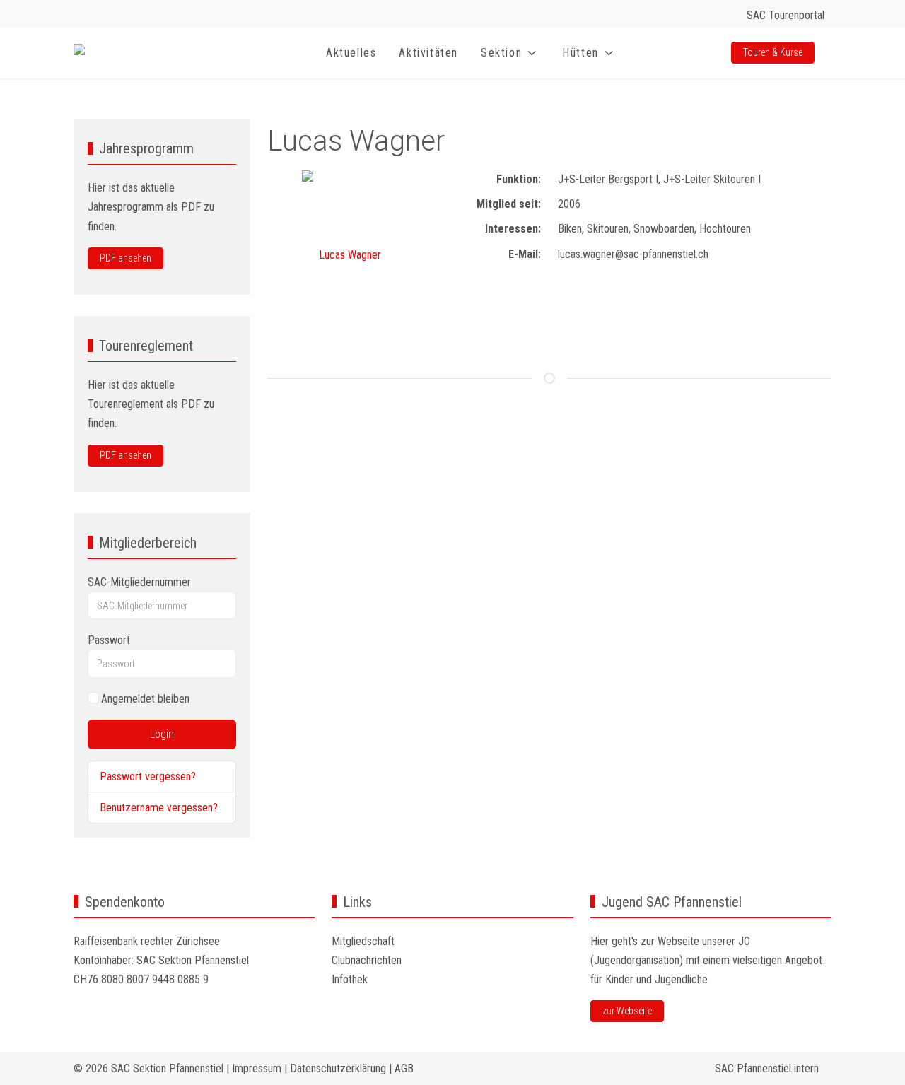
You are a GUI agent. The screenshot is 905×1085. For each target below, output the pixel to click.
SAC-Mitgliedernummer (139, 582)
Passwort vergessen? (148, 776)
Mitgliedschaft (363, 941)
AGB (404, 1068)
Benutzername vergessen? (159, 807)
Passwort (109, 640)
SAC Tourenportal (785, 15)
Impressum (256, 1068)
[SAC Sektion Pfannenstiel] (135, 53)
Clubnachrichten (367, 960)
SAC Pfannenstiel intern (769, 1068)
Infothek (350, 979)
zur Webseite (627, 1010)
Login (162, 734)
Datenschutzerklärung (338, 1068)
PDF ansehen (125, 258)
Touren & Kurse (772, 52)
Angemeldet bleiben (145, 698)
